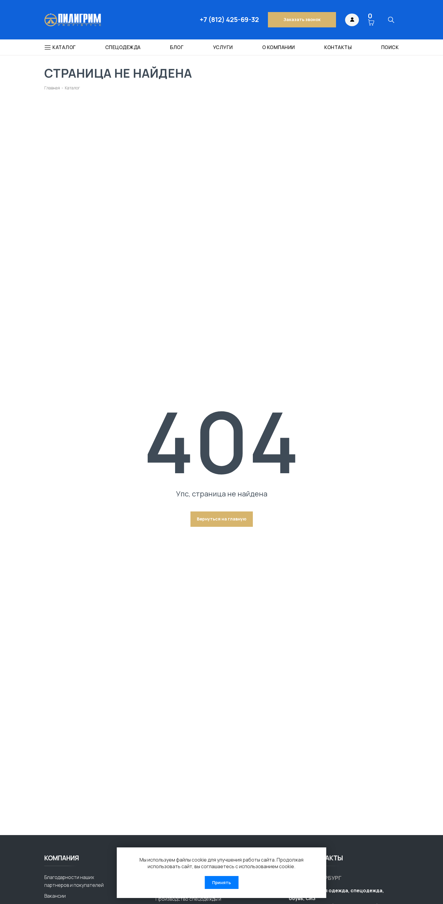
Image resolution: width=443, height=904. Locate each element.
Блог (177, 47)
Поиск (390, 47)
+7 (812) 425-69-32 (229, 20)
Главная (52, 88)
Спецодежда (123, 47)
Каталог (64, 47)
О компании (278, 47)
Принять (221, 882)
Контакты (338, 47)
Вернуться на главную (222, 519)
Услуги (223, 47)
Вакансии (55, 896)
